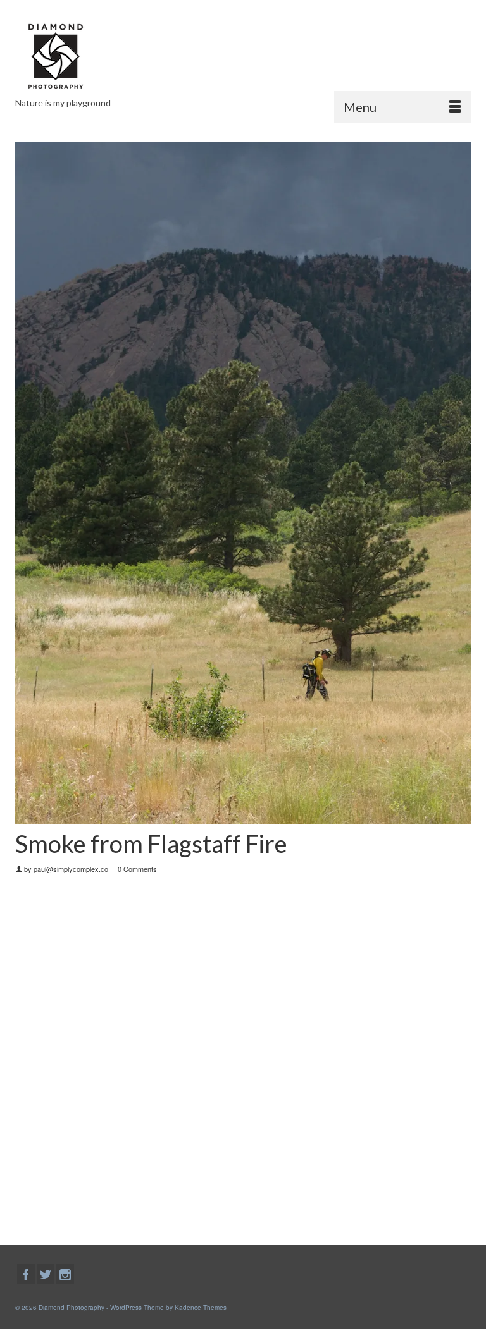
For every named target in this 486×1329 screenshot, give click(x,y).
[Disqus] (243, 1065)
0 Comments (137, 869)
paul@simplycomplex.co (71, 869)
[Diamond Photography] (243, 56)
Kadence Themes (201, 1307)
